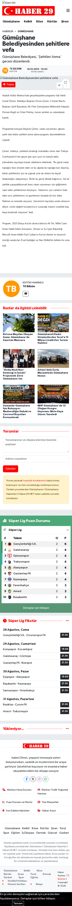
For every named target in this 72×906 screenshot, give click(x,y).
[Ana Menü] (68, 11)
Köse (39, 21)
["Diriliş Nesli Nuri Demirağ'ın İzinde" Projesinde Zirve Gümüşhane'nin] (19, 358)
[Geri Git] (9, 3)
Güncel (52, 832)
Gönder (10, 468)
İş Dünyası (28, 832)
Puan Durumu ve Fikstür (19, 802)
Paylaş (10, 84)
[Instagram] (39, 779)
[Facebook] (27, 779)
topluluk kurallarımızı (34, 480)
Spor (6, 832)
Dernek (41, 832)
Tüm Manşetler (50, 802)
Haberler (7, 31)
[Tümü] (67, 728)
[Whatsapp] (45, 779)
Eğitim (15, 832)
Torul (62, 828)
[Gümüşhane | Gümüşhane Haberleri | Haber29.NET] (28, 11)
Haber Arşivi (49, 810)
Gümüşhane (11, 21)
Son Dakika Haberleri (18, 810)
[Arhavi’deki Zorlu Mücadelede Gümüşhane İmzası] (53, 358)
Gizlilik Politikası (17, 881)
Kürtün (52, 21)
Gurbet (64, 832)
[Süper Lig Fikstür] (67, 620)
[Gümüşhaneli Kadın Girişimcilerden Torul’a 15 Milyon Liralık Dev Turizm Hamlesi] (53, 322)
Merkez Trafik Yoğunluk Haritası (53, 791)
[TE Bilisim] (11, 288)
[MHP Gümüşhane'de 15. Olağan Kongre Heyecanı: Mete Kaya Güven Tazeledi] (53, 394)
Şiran (65, 21)
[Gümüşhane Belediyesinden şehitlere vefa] (36, 78)
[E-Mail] (25, 294)
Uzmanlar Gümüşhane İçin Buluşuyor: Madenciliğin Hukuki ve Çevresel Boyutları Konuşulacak (17, 412)
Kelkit (28, 21)
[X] (33, 779)
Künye (39, 884)
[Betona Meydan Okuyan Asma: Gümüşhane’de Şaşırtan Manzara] (19, 322)
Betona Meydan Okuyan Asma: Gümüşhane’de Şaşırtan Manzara (18, 337)
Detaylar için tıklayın (36, 607)
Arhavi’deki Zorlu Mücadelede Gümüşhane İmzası (53, 373)
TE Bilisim (29, 286)
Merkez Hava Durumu (19, 789)
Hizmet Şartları (16, 884)
